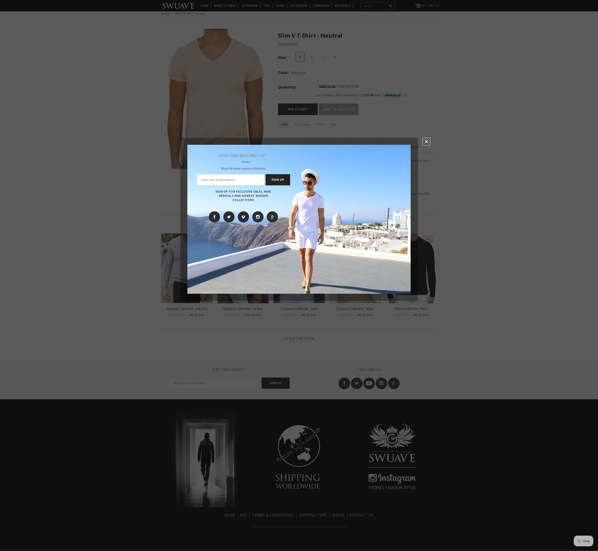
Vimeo (243, 217)
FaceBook (214, 217)
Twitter (229, 217)
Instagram (257, 217)
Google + (272, 217)
